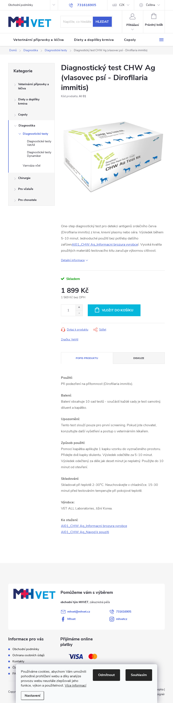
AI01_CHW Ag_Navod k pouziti (85, 532)
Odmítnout (106, 675)
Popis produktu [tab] (87, 358)
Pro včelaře (25, 189)
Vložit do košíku (117, 310)
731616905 (123, 612)
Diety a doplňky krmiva (28, 101)
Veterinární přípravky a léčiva (33, 86)
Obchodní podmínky (20, 5)
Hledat (102, 21)
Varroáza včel (31, 166)
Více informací (75, 685)
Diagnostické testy (35, 134)
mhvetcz (121, 619)
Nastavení (32, 695)
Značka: (69, 339)
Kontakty (18, 661)
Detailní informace (73, 260)
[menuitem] (38, 39)
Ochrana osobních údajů (28, 655)
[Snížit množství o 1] (79, 313)
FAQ (15, 674)
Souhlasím (139, 675)
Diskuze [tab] (138, 358)
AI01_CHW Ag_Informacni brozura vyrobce (105, 244)
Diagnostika (27, 126)
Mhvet (71, 619)
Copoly (22, 115)
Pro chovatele (27, 200)
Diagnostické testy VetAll (39, 143)
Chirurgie (24, 178)
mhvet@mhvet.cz (78, 612)
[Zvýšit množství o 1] (79, 307)
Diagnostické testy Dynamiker (39, 154)
